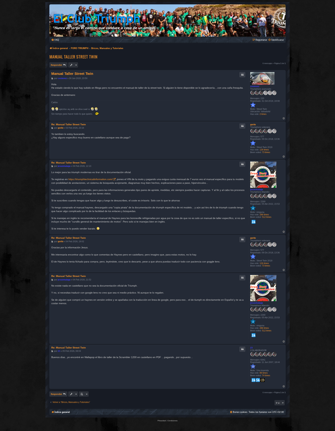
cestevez (254, 86)
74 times (266, 375)
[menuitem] (55, 39)
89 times (264, 373)
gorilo (253, 124)
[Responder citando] (242, 74)
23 (251, 348)
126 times (264, 149)
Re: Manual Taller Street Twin (68, 124)
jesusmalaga (256, 189)
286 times (264, 214)
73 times (266, 152)
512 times (266, 217)
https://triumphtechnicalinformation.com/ (90, 179)
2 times (263, 114)
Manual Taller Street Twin (73, 56)
